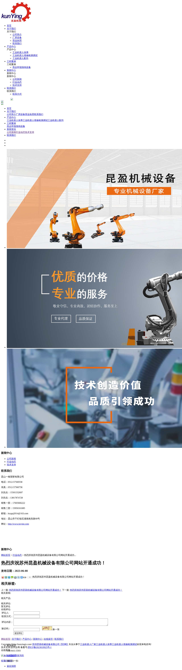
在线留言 (48, 639)
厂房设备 (20, 114)
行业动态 (20, 132)
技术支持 (29, 132)
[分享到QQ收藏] (15, 577)
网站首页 (5, 555)
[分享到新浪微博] (2, 577)
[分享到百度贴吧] (18, 577)
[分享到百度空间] (12, 577)
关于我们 (11, 111)
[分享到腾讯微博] (9, 577)
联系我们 (38, 114)
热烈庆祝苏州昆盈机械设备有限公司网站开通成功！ (35, 590)
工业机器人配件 (56, 120)
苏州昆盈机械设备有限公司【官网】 (50, 644)
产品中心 (11, 117)
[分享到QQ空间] (5, 577)
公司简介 (11, 114)
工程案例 (11, 123)
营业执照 (29, 114)
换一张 (56, 629)
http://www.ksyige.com (18, 524)
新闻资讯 (11, 129)
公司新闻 (11, 132)
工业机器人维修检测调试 (35, 120)
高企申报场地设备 (16, 126)
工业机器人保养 (15, 120)
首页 (9, 108)
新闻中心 (37, 639)
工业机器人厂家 (88, 644)
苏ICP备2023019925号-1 (39, 647)
